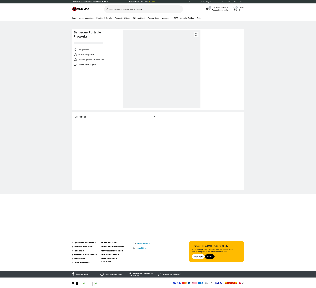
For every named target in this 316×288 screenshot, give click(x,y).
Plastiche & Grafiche (104, 18)
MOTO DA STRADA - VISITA (142, 2)
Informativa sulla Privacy (85, 254)
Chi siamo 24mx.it (239, 1)
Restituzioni (79, 258)
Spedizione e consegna (84, 242)
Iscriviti (209, 256)
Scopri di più (198, 256)
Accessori (165, 18)
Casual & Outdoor (187, 18)
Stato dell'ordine (110, 242)
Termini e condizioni (82, 246)
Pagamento (78, 250)
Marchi (217, 1)
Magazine (209, 1)
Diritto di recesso (81, 262)
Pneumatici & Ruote (122, 18)
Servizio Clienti (143, 243)
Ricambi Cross (153, 18)
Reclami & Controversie (113, 246)
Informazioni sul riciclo (112, 250)
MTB (176, 18)
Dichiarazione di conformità (109, 260)
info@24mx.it (142, 248)
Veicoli (202, 1)
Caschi (74, 18)
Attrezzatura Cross (86, 18)
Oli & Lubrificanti (139, 18)
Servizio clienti (193, 1)
